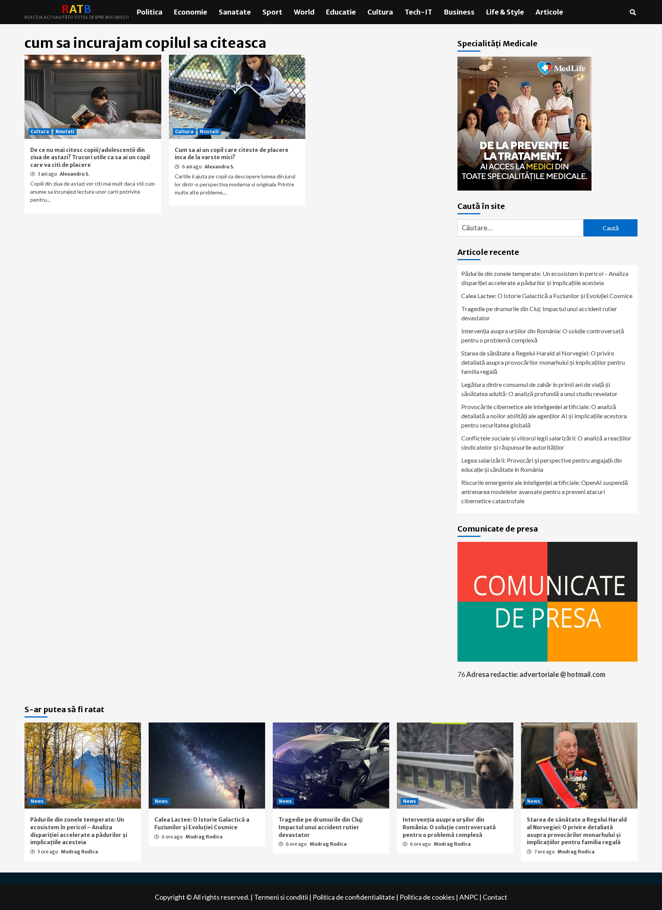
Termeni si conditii (281, 897)
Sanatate (235, 12)
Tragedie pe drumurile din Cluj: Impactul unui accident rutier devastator (539, 313)
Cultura (380, 12)
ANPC (468, 897)
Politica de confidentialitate (354, 897)
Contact (495, 897)
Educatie (341, 12)
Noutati (65, 131)
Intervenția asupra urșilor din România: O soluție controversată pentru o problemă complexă (542, 335)
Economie (190, 12)
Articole (549, 12)
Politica (149, 12)
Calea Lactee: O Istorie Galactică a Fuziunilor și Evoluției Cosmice (547, 295)
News (37, 801)
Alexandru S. (75, 174)
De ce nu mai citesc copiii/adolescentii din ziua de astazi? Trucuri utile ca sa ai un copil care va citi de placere (90, 157)
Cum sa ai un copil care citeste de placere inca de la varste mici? (231, 154)
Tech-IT (418, 12)
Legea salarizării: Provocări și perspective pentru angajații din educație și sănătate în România (541, 465)
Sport (272, 12)
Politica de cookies (427, 897)
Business (459, 12)
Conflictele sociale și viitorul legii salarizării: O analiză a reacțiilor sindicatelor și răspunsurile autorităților (546, 442)
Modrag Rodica (79, 852)
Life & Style (505, 12)
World (304, 12)
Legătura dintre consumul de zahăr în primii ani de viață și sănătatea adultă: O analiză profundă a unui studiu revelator (539, 389)
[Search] (632, 12)
